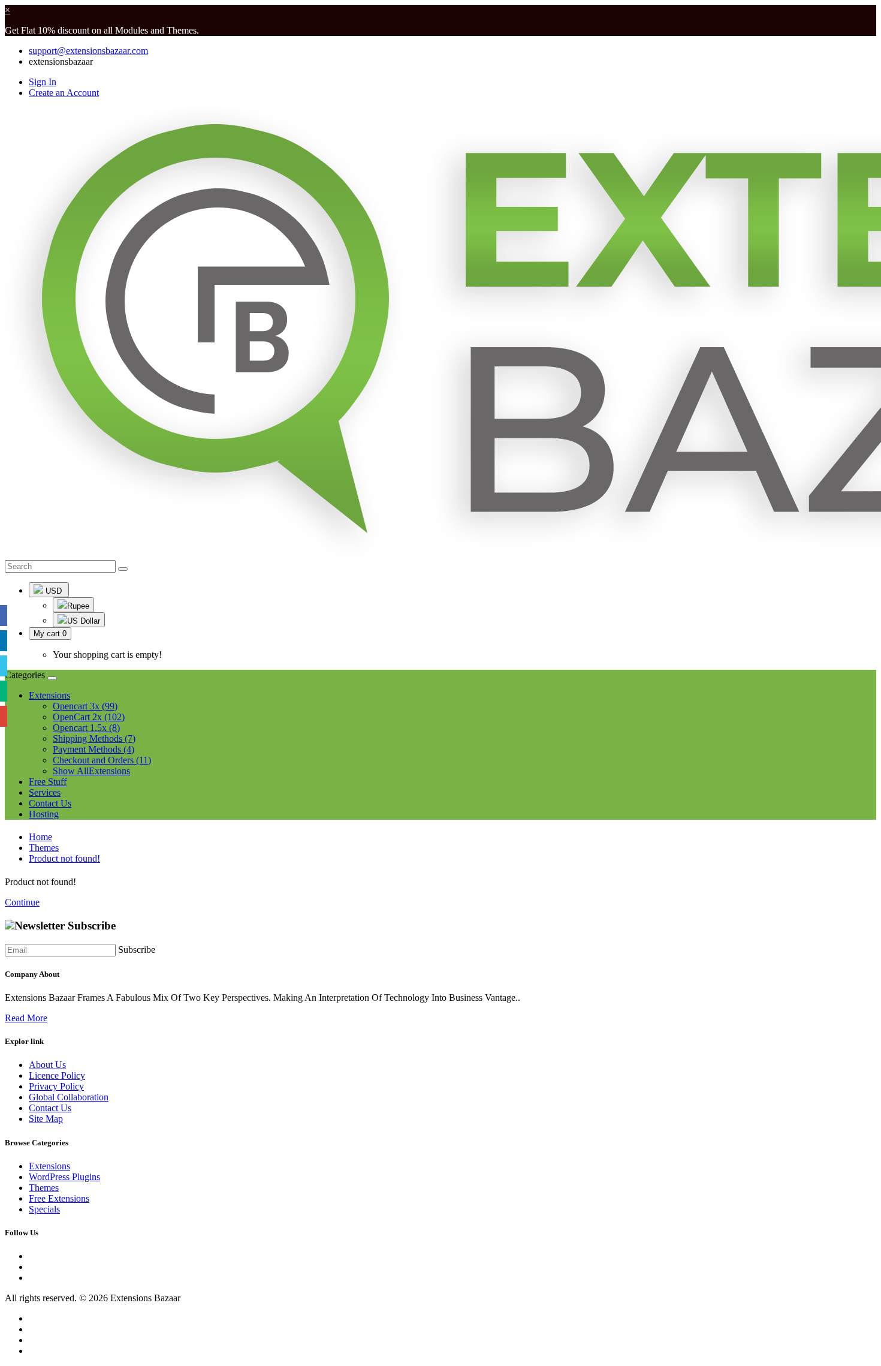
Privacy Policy (56, 1086)
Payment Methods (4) (93, 749)
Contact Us (50, 803)
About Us (47, 1065)
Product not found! (64, 858)
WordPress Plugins (64, 1177)
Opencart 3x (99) (85, 706)
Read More (26, 1018)
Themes (44, 848)
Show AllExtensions (91, 771)
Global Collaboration (68, 1097)
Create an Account (64, 93)
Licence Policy (57, 1075)
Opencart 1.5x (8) (86, 728)
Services (45, 792)
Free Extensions (59, 1198)
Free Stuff (48, 782)
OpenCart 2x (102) (89, 717)
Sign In (42, 82)
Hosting (44, 814)
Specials (44, 1209)
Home (40, 837)
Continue (22, 902)
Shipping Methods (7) (94, 738)
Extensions (49, 1166)
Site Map (46, 1119)
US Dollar (83, 620)
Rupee (78, 605)
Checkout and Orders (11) (102, 760)
